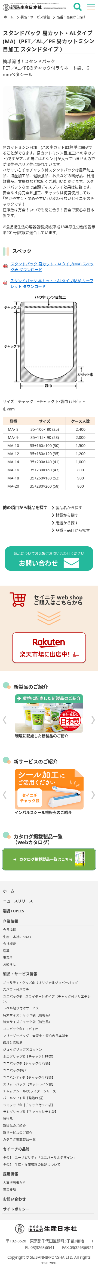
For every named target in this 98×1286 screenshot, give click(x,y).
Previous (5, 720)
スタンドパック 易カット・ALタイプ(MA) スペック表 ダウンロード (52, 266)
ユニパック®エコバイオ (20, 1029)
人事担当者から (14, 1183)
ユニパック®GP (14, 1070)
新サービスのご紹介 (17, 1133)
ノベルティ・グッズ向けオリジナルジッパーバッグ (40, 983)
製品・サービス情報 (35, 17)
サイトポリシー (16, 1209)
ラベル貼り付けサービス (21, 1008)
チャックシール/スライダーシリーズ (29, 1091)
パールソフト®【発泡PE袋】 (24, 1098)
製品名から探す (69, 507)
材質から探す (67, 515)
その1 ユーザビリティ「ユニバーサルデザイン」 (39, 1158)
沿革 (6, 951)
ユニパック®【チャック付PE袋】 (27, 1063)
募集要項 (9, 1189)
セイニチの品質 (16, 1148)
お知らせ (9, 964)
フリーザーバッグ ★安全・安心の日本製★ (39, 1036)
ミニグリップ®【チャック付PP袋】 (29, 1057)
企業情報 (10, 921)
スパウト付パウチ (17, 989)
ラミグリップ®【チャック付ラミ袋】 (30, 1112)
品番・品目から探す (71, 17)
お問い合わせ (14, 1199)
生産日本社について (17, 937)
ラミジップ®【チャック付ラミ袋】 (29, 1105)
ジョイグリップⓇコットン (22, 1049)
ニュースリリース (18, 900)
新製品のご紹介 (14, 1126)
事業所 (8, 957)
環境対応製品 (13, 1043)
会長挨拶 (9, 930)
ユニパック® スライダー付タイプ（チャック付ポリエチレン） (47, 998)
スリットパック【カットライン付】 (29, 1084)
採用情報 (10, 1173)
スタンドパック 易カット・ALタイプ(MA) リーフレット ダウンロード (51, 283)
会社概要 (9, 944)
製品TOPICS (13, 910)
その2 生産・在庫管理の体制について (31, 1165)
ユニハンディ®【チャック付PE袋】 (29, 1077)
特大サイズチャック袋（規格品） (27, 1015)
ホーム (9, 17)
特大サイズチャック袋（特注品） (27, 1022)
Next (93, 720)
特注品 (8, 1119)
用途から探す (67, 522)
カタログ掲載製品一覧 (19, 1139)
